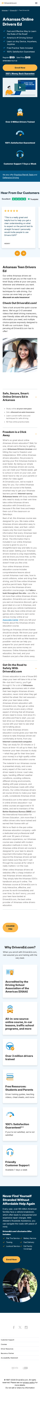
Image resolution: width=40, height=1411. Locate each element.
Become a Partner (7, 1353)
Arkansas (5, 10)
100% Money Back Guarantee (20, 73)
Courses (4, 1344)
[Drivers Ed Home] (9, 3)
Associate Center (10, 620)
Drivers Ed (13, 10)
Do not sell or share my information (20, 1388)
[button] (17, 253)
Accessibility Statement (9, 1358)
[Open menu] (36, 3)
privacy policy (29, 1382)
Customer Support (7, 1340)
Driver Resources (7, 1349)
